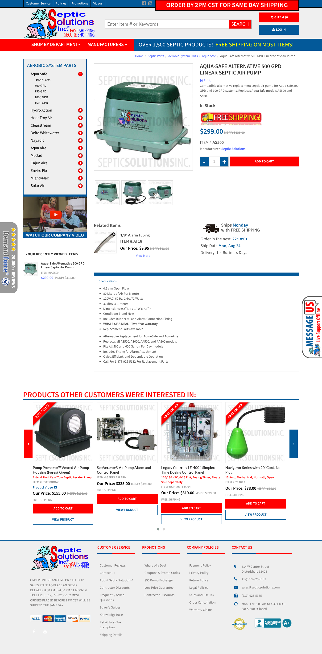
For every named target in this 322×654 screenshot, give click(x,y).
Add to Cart (264, 161)
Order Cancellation (202, 602)
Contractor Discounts (115, 587)
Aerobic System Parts (183, 56)
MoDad (36, 155)
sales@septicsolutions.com (261, 587)
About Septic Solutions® (116, 580)
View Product (63, 519)
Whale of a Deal (155, 565)
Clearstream (41, 125)
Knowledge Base (111, 615)
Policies (61, 3)
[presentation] (28, 444)
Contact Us (107, 573)
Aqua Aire (38, 148)
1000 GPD (41, 97)
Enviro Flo (39, 171)
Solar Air (38, 186)
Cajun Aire (39, 163)
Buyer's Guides (110, 607)
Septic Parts (156, 56)
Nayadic (37, 140)
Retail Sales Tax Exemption (110, 625)
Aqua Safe (209, 56)
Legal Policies (198, 587)
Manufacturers (106, 44)
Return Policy (198, 580)
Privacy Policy (199, 573)
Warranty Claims (200, 610)
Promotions (79, 3)
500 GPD (40, 85)
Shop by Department (54, 44)
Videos (98, 3)
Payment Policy (200, 565)
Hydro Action (41, 110)
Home (139, 56)
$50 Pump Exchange (158, 580)
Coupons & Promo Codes (162, 573)
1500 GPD (41, 103)
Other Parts (42, 80)
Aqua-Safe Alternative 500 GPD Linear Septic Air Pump (63, 265)
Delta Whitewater (45, 133)
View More (143, 255)
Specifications (107, 281)
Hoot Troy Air (41, 118)
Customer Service (38, 3)
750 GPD (40, 91)
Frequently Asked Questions (112, 597)
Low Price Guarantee (158, 587)
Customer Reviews (113, 565)
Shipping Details (111, 635)
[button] (158, 529)
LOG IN (281, 29)
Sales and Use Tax (201, 595)
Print (207, 80)
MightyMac (40, 178)
